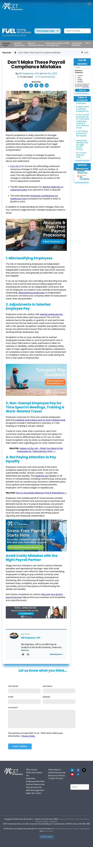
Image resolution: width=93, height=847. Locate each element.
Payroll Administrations (36, 44)
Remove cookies (46, 837)
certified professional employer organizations (71, 828)
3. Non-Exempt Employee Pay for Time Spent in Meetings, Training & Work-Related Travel (82, 121)
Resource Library (56, 775)
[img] (82, 52)
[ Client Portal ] (55, 778)
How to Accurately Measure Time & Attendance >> (41, 492)
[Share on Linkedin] (26, 85)
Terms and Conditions (79, 819)
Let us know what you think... (81, 154)
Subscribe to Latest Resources (57, 771)
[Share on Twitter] (31, 85)
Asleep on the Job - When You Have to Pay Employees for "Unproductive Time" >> (40, 450)
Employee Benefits (77, 44)
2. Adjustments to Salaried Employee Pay (82, 108)
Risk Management (35, 790)
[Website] (23, 654)
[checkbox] (82, 78)
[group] (51, 52)
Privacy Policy (85, 86)
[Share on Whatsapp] (41, 85)
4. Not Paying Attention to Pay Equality (82, 133)
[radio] (82, 75)
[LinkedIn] (28, 654)
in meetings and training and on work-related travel (39, 420)
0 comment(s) (46, 76)
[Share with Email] (47, 85)
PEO (88, 43)
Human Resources (19, 44)
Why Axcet (31, 769)
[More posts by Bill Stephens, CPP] (13, 636)
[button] (15, 52)
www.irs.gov (48, 831)
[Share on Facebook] (36, 85)
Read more (25, 650)
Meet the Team (33, 793)
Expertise (30, 778)
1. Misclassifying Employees (82, 102)
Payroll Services (34, 787)
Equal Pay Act (42, 475)
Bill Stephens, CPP (29, 73)
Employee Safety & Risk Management (57, 44)
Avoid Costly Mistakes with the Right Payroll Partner (82, 145)
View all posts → (56, 654)
